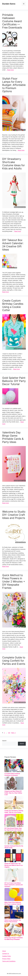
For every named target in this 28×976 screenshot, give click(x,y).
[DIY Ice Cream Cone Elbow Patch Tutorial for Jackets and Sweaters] (14, 875)
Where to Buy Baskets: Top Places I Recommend (12, 921)
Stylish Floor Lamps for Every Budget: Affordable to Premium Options (14, 85)
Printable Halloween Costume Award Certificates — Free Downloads (12, 21)
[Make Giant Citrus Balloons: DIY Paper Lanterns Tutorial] (14, 894)
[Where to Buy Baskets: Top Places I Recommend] (14, 912)
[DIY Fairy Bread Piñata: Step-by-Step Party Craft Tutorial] (14, 820)
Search (4, 740)
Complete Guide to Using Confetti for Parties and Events (13, 660)
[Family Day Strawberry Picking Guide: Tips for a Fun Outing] (14, 802)
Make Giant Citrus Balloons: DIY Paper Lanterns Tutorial (12, 903)
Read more (10, 70)
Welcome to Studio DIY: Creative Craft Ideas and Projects (13, 514)
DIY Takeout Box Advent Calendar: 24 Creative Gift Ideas (13, 244)
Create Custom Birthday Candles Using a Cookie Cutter (12, 305)
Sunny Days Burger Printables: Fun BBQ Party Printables (13, 938)
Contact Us (5, 953)
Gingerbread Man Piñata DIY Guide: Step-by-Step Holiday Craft (13, 792)
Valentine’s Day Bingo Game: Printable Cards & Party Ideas (13, 437)
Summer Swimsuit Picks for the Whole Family (13, 846)
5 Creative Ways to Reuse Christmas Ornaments (12, 774)
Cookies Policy (6, 956)
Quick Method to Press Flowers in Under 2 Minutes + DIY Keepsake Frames (13, 581)
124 (9, 733)
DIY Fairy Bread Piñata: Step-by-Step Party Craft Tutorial (13, 829)
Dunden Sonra (8, 4)
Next (13, 733)
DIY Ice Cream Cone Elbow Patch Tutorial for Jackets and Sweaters (13, 884)
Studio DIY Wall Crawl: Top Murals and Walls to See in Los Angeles (13, 865)
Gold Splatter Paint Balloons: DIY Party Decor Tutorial (14, 381)
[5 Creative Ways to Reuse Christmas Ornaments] (14, 765)
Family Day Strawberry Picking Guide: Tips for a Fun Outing (13, 811)
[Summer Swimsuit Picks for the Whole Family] (14, 838)
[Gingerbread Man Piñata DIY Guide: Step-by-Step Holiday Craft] (14, 783)
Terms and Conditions (8, 961)
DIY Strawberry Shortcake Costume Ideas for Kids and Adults (13, 163)
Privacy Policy (6, 958)
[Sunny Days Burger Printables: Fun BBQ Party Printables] (14, 929)
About (4, 951)
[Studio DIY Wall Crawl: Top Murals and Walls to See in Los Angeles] (14, 855)
